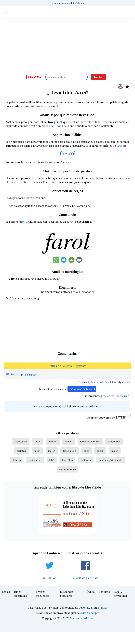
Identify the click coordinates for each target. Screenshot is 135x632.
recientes (108, 395)
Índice (91, 591)
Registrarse (78, 2)
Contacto (104, 591)
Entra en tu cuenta (61, 2)
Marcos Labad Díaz (81, 618)
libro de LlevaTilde (55, 125)
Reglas (6, 591)
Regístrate (80, 365)
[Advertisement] (67, 44)
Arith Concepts (89, 612)
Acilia (85, 607)
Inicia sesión (28, 374)
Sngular (103, 607)
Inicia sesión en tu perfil (82, 388)
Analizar (99, 77)
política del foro (101, 382)
